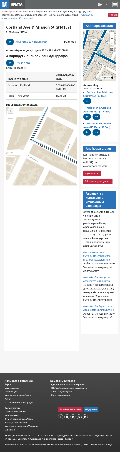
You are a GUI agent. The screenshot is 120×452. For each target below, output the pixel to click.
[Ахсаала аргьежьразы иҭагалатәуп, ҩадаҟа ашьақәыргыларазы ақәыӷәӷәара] (112, 43)
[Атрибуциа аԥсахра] (112, 77)
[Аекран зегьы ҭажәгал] (112, 49)
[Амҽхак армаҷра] (112, 38)
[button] (100, 4)
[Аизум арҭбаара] (112, 34)
